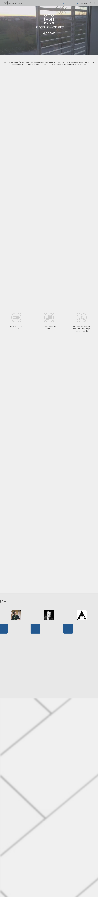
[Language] (90, 3)
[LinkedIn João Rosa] (49, 617)
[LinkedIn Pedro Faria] (16, 617)
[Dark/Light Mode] (94, 3)
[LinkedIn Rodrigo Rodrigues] (81, 617)
